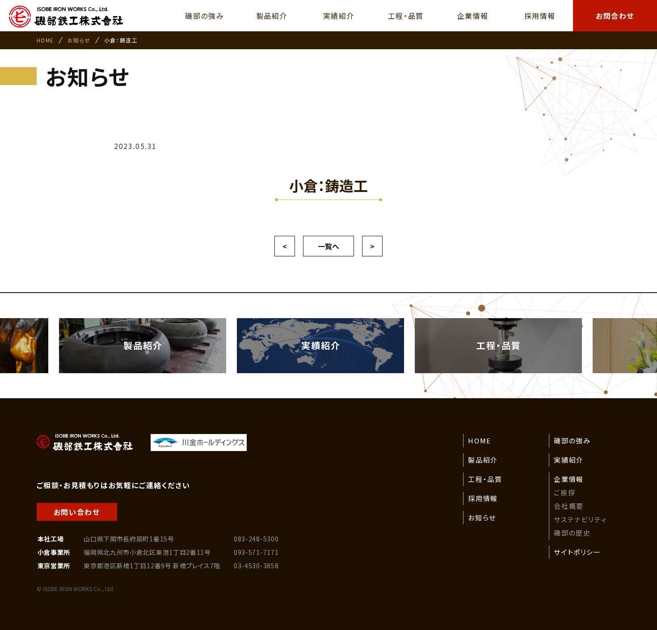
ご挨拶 (564, 492)
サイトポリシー (577, 552)
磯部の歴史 (572, 532)
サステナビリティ (580, 519)
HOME (45, 40)
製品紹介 (482, 459)
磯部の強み (572, 440)
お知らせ (79, 40)
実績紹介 (568, 459)
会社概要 (568, 506)
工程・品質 (485, 479)
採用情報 (482, 498)
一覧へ (328, 246)
